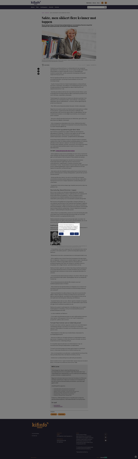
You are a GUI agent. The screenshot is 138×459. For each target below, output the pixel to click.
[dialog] (69, 229)
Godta (76, 233)
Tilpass (61, 233)
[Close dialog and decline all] (79, 224)
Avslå (72, 233)
